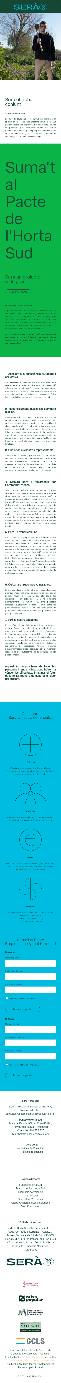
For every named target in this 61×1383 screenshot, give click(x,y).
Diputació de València (30, 1192)
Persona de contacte (14, 1037)
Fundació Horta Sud (30, 1184)
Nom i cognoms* (13, 957)
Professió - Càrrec (13, 971)
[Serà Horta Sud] (30, 6)
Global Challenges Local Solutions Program (30, 1360)
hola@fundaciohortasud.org (30, 918)
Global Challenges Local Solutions (30, 1202)
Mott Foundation (30, 1206)
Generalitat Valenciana (30, 1199)
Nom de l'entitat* (12, 1024)
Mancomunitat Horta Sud (30, 1188)
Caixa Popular (30, 1195)
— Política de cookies (30, 1151)
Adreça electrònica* (14, 984)
